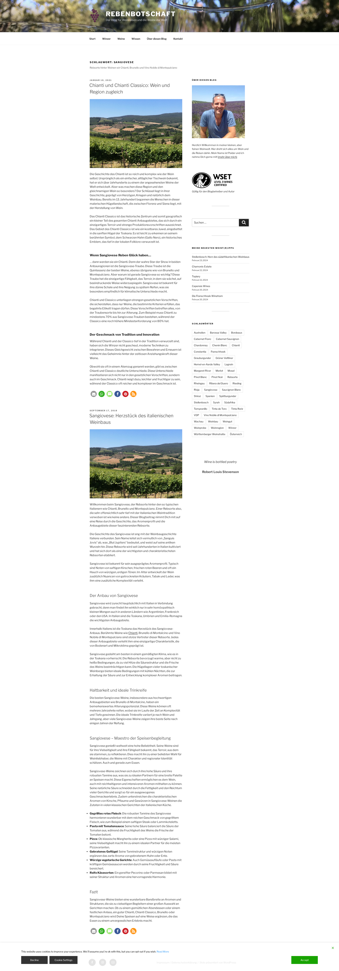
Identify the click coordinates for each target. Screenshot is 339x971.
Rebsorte (232, 376)
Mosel (231, 370)
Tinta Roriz (237, 408)
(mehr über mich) (227, 156)
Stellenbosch (201, 402)
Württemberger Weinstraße (209, 434)
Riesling (237, 383)
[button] (94, 394)
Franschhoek (218, 351)
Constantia (200, 351)
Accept (305, 959)
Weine (121, 38)
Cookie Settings (63, 959)
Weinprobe (200, 427)
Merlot (219, 370)
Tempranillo (200, 408)
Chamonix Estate (202, 266)
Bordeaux (236, 332)
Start (92, 38)
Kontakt (178, 38)
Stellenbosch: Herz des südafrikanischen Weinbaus (220, 256)
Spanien (210, 396)
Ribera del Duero (218, 383)
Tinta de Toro (219, 408)
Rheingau (199, 383)
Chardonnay (201, 345)
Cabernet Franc (202, 338)
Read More (163, 951)
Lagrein (229, 364)
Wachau (198, 421)
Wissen (136, 38)
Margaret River (202, 370)
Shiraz (197, 396)
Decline (34, 959)
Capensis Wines (201, 286)
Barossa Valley (218, 332)
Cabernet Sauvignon (227, 338)
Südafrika (229, 402)
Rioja (197, 389)
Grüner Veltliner (224, 357)
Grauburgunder (202, 357)
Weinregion (217, 427)
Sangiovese (210, 389)
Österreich (236, 434)
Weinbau (213, 421)
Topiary (196, 276)
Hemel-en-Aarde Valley (207, 364)
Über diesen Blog (157, 38)
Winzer (106, 38)
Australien (199, 332)
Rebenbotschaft (141, 14)
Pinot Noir (217, 376)
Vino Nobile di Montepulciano (220, 415)
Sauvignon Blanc (231, 389)
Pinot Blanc (200, 376)
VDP (196, 415)
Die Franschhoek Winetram (207, 295)
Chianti (133, 633)
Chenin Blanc (219, 345)
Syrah (216, 402)
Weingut (227, 421)
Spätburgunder (227, 396)
